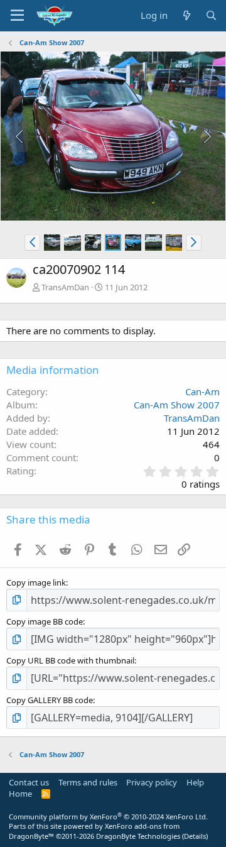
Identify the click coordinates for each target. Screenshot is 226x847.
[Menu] (17, 15)
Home (20, 793)
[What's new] (186, 15)
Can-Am (202, 391)
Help (195, 782)
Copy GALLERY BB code (49, 700)
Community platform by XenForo (108, 816)
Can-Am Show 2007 (177, 404)
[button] (32, 242)
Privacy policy (151, 782)
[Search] (211, 15)
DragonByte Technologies (138, 836)
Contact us (29, 782)
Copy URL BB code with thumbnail (70, 660)
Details (195, 836)
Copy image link (36, 582)
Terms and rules (87, 782)
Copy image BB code (44, 621)
